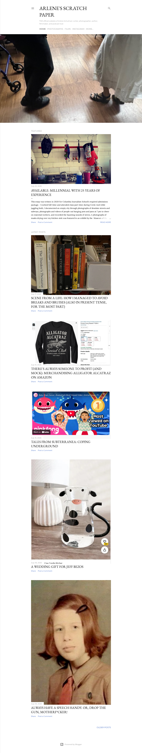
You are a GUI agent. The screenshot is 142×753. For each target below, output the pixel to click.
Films (68, 29)
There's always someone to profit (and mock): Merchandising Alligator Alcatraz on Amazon (71, 373)
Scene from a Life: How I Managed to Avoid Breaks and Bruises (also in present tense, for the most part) (69, 302)
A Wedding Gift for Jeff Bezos (57, 566)
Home (42, 29)
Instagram (78, 29)
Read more (105, 222)
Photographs (55, 29)
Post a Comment (45, 222)
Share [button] (33, 222)
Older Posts (104, 727)
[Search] (109, 7)
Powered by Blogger (73, 744)
